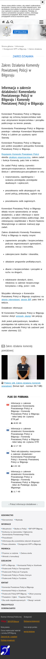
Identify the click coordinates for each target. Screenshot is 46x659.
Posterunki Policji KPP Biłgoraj (14, 594)
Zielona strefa (26, 553)
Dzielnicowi (6, 560)
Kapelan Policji (25, 597)
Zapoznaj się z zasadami (9, 636)
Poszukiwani (7, 538)
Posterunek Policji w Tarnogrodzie (16, 568)
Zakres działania (35, 49)
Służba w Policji (20, 529)
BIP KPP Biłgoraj (35, 529)
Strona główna (7, 46)
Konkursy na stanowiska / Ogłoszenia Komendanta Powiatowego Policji (17, 533)
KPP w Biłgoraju (8, 565)
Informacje (19, 46)
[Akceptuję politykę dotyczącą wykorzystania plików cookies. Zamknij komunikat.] (42, 2)
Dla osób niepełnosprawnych (14, 600)
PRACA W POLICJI (7, 604)
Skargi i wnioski (34, 600)
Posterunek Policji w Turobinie (14, 578)
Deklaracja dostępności (32, 621)
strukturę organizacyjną (20, 157)
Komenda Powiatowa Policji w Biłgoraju (18, 587)
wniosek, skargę (23, 316)
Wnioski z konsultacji (10, 556)
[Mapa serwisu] (7, 21)
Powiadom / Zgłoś (9, 597)
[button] (41, 22)
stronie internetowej (11, 300)
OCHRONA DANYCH (8, 608)
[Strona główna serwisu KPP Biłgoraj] (3, 21)
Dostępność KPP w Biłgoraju (15, 49)
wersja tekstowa (29, 631)
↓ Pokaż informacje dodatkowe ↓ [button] (23, 504)
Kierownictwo (7, 515)
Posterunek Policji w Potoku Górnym (17, 575)
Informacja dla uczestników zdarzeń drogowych (21, 541)
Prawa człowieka (9, 544)
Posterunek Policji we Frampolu (15, 572)
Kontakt (4, 582)
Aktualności (7, 529)
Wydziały (19, 520)
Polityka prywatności (8, 640)
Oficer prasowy (35, 594)
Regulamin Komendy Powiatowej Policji (20, 154)
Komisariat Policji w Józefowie (30, 565)
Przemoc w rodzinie (10, 553)
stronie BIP (26, 300)
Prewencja (5, 548)
